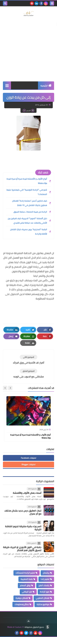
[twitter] (26, 633)
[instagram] (46, 3)
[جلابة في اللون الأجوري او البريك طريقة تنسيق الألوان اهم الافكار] (49, 547)
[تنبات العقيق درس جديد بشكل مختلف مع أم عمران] (49, 510)
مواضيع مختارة (43, 604)
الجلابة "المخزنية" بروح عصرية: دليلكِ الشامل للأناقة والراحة (28, 231)
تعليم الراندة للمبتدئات (25, 573)
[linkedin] (36, 3)
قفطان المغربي (42, 598)
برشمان (46, 573)
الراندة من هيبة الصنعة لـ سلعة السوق (30, 212)
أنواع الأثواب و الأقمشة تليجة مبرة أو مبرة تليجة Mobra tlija (27, 181)
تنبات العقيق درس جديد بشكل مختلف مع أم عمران (22, 512)
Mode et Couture (14, 627)
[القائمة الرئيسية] (7, 85)
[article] (28, 360)
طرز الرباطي (27, 592)
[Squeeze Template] (47, 627)
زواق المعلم (25, 585)
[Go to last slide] (10, 388)
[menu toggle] (52, 3)
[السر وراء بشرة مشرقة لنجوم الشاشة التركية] (49, 526)
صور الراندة (44, 592)
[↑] (28, 621)
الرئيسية (44, 86)
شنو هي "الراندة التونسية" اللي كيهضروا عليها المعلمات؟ (26, 192)
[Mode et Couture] (28, 13)
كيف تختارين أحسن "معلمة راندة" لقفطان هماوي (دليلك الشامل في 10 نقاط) (29, 203)
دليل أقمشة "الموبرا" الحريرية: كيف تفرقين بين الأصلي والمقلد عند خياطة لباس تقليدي (27, 220)
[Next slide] (5, 388)
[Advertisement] (28, 49)
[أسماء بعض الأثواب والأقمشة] (49, 492)
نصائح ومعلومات (22, 604)
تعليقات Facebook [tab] (28, 458)
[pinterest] (32, 3)
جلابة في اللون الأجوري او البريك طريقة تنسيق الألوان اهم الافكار (22, 548)
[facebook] (41, 3)
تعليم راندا (45, 579)
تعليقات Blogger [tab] (28, 464)
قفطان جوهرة (22, 598)
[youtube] (35, 633)
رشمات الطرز (43, 585)
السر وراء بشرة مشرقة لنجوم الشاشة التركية (23, 528)
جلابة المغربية (27, 579)
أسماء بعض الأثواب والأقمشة (27, 493)
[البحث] (5, 3)
